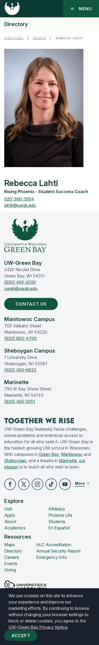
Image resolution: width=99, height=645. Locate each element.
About (10, 521)
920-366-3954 (19, 199)
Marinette (68, 460)
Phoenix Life (60, 515)
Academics (15, 527)
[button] (10, 484)
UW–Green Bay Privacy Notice (38, 627)
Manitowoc (72, 454)
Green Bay (49, 454)
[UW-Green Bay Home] (12, 8)
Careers (11, 557)
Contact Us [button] (31, 304)
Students (56, 521)
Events (10, 563)
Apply (9, 515)
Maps (9, 544)
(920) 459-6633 (20, 370)
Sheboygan (15, 460)
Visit (8, 509)
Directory (16, 24)
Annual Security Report (58, 551)
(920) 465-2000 (20, 282)
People (39, 38)
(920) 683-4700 (20, 338)
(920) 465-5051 (19, 401)
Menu (85, 8)
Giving (10, 569)
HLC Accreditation (53, 544)
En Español (59, 527)
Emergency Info (51, 557)
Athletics (56, 509)
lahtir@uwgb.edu (20, 205)
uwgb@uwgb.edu (20, 288)
